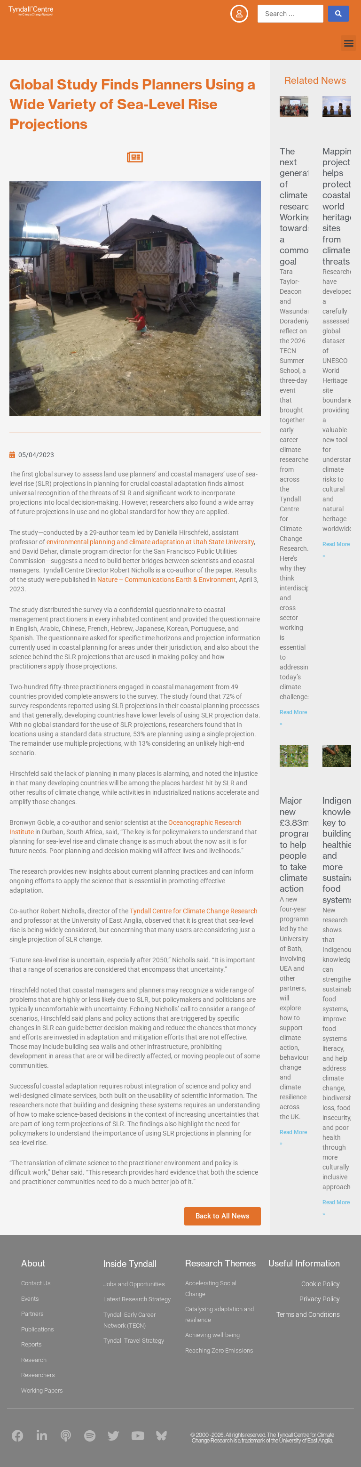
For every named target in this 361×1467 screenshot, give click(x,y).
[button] (348, 43)
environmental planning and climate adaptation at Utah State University (150, 542)
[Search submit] (338, 14)
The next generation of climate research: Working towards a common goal (301, 206)
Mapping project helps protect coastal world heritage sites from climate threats (339, 206)
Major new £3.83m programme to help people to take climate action (302, 844)
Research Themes (220, 1263)
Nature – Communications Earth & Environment (166, 579)
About (33, 1263)
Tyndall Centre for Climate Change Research (194, 911)
